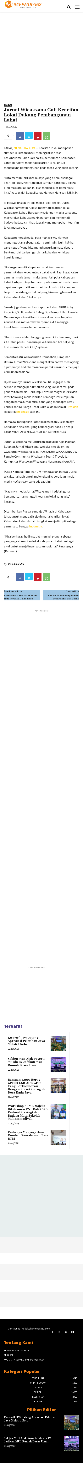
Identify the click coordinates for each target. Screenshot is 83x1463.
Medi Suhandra (16, 564)
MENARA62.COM (24, 148)
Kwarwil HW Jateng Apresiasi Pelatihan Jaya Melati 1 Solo (26, 1041)
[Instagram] (59, 1332)
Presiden (72, 407)
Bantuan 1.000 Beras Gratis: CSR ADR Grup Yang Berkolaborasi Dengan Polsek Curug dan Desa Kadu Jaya (27, 1086)
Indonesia (22, 412)
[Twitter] (29, 136)
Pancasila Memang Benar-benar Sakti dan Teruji (63, 597)
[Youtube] (72, 1332)
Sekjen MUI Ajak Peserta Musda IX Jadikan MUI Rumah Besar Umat (26, 1062)
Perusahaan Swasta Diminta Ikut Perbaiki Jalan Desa (20, 597)
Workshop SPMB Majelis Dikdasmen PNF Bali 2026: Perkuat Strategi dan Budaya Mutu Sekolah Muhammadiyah (28, 1112)
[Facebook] (20, 136)
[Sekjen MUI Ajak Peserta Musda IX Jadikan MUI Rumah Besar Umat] (58, 1064)
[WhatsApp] (46, 136)
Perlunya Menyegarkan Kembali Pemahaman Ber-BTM (28, 1136)
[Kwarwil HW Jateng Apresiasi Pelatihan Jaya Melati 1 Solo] (58, 1043)
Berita (8, 105)
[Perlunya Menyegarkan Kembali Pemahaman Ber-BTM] (58, 1137)
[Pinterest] (38, 136)
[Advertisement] (41, 56)
